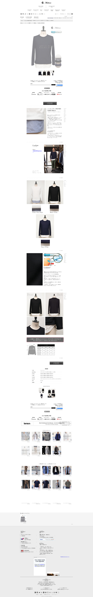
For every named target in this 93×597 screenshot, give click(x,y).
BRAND (36, 17)
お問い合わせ (47, 88)
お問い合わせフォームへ (63, 589)
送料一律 (46, 536)
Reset (72, 524)
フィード (35, 557)
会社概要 (37, 594)
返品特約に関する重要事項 (59, 86)
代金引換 (28, 547)
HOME (22, 17)
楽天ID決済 (29, 551)
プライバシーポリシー (54, 594)
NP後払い (27, 539)
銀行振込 (26, 542)
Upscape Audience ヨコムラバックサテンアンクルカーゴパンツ (37, 151)
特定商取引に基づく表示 (47, 594)
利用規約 (41, 594)
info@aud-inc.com (46, 589)
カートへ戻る (60, 142)
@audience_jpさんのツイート (64, 556)
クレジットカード (26, 535)
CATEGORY (29, 17)
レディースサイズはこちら (50, 103)
